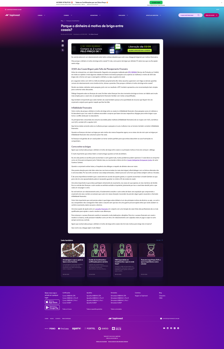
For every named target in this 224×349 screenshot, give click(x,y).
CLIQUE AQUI (156, 2)
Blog (62, 21)
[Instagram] (175, 328)
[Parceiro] (50, 328)
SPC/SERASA (132, 72)
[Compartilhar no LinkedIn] (62, 45)
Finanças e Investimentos (72, 21)
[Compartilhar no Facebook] (62, 41)
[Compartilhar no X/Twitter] (62, 50)
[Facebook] (171, 328)
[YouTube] (164, 328)
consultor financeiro (101, 209)
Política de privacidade (101, 341)
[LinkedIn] (168, 328)
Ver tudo (158, 240)
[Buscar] (198, 15)
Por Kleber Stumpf (93, 34)
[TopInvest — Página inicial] (12, 15)
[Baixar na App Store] (52, 302)
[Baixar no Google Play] (52, 307)
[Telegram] (178, 328)
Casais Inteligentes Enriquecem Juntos (139, 160)
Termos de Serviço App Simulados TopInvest (118, 341)
